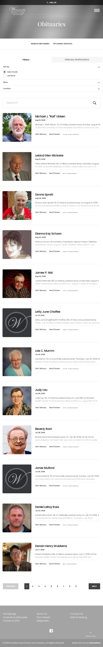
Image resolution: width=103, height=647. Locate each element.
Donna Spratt (44, 195)
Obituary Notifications (77, 59)
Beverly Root (43, 429)
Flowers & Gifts (11, 620)
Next (94, 586)
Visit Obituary (40, 134)
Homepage (9, 613)
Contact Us (76, 613)
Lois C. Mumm (44, 351)
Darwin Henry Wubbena (51, 546)
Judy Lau (41, 390)
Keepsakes (43, 620)
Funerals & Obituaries (15, 617)
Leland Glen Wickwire (49, 155)
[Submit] (94, 103)
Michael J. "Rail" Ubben (50, 116)
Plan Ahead (43, 617)
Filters (26, 59)
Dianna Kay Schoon (48, 234)
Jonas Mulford (44, 468)
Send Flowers (54, 134)
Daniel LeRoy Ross (47, 507)
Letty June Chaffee (47, 312)
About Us (42, 613)
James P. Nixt (44, 273)
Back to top (90, 636)
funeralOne (94, 643)
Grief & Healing (78, 617)
